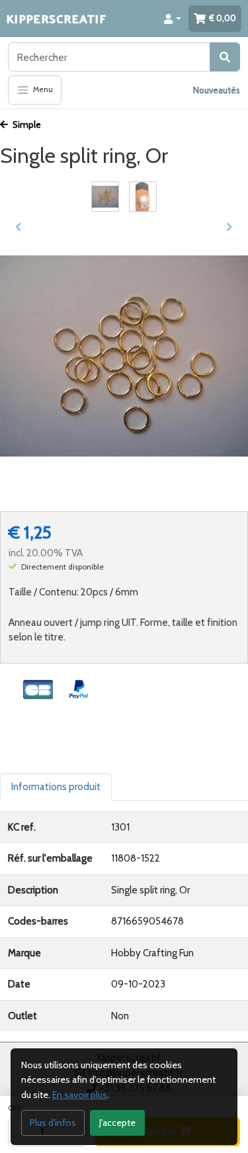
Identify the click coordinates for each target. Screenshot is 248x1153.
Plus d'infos (53, 1122)
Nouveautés (216, 90)
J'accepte (117, 1122)
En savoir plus (79, 1095)
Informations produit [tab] (56, 787)
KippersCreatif (56, 18)
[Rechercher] (225, 57)
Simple (26, 124)
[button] (172, 18)
